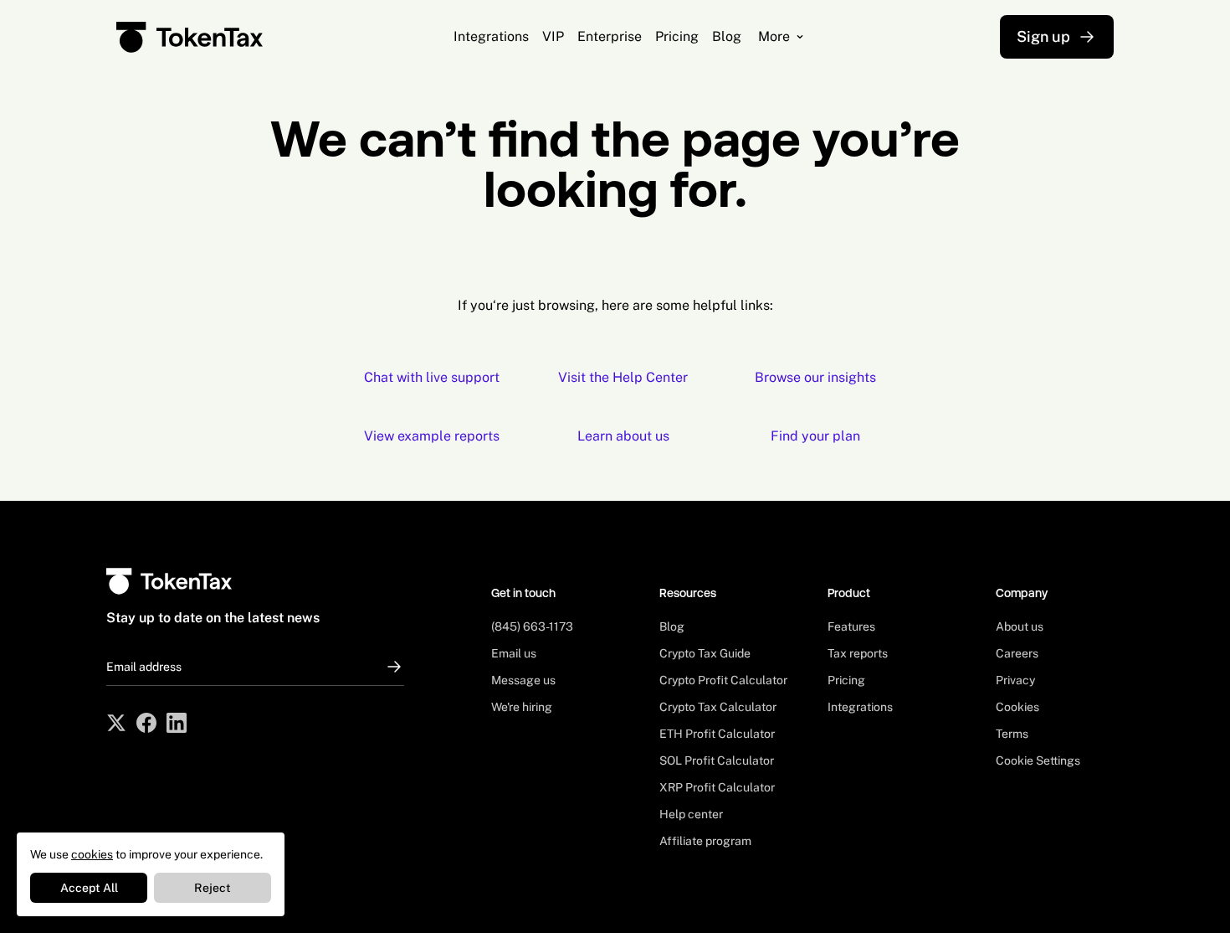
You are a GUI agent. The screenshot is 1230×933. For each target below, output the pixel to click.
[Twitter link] (116, 723)
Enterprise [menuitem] (609, 36)
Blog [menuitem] (726, 36)
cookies (92, 854)
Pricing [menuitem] (677, 36)
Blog (671, 626)
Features (851, 626)
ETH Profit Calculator (717, 733)
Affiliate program (705, 841)
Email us (513, 653)
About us (1019, 626)
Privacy (1015, 680)
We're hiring (521, 707)
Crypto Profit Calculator (723, 680)
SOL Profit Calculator (716, 760)
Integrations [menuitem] (491, 36)
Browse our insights (815, 377)
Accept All (89, 887)
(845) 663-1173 (532, 626)
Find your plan (815, 436)
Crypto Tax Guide (705, 653)
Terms (1012, 733)
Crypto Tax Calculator (717, 707)
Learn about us (623, 436)
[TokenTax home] (189, 37)
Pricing (846, 680)
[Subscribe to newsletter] (389, 666)
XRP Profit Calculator (717, 787)
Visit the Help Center (623, 377)
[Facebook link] (146, 723)
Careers (1017, 653)
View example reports (432, 436)
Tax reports (858, 653)
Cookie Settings (1038, 760)
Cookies (1017, 707)
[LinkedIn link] (177, 723)
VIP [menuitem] (553, 36)
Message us (523, 680)
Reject (212, 887)
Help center (691, 814)
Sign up (1043, 36)
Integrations (860, 707)
